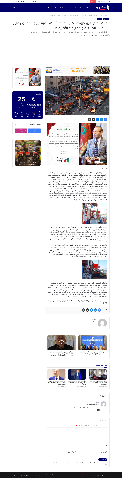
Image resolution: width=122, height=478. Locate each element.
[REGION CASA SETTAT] (77, 144)
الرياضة (61, 7)
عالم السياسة (68, 7)
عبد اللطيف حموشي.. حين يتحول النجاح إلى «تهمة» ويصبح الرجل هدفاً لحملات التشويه (69, 1)
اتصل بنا (15, 475)
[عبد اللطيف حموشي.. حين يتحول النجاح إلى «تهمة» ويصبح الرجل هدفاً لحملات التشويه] (56, 374)
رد (98, 410)
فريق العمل (20, 475)
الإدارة (105, 35)
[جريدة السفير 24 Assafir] (102, 7)
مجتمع (75, 7)
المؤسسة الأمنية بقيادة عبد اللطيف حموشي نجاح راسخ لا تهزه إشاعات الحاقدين (77, 382)
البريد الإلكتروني (103, 452)
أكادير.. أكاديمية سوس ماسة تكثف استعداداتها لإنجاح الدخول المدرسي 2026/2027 (98, 382)
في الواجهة (100, 15)
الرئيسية (86, 7)
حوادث (55, 7)
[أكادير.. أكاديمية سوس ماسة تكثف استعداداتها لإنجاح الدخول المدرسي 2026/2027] (98, 374)
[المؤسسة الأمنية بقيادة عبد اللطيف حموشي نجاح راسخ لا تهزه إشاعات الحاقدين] (77, 374)
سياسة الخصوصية (33, 475)
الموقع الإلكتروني (72, 452)
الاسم (105, 445)
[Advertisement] (61, 50)
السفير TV (43, 7)
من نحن (26, 475)
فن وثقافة (50, 7)
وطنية (80, 7)
